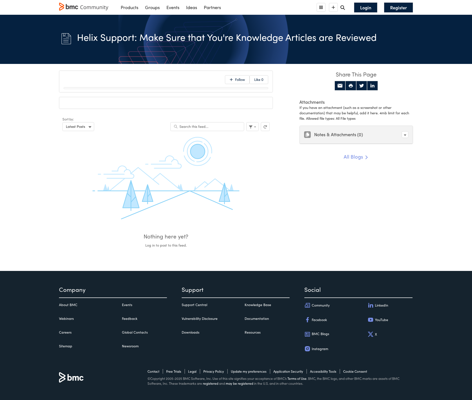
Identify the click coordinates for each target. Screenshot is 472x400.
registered (210, 383)
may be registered (239, 383)
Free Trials (173, 371)
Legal (192, 371)
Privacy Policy (213, 371)
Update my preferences (248, 371)
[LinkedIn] (372, 85)
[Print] (351, 85)
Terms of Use (297, 378)
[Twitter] (361, 85)
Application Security (288, 371)
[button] (405, 134)
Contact (153, 371)
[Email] (340, 85)
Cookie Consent (355, 371)
